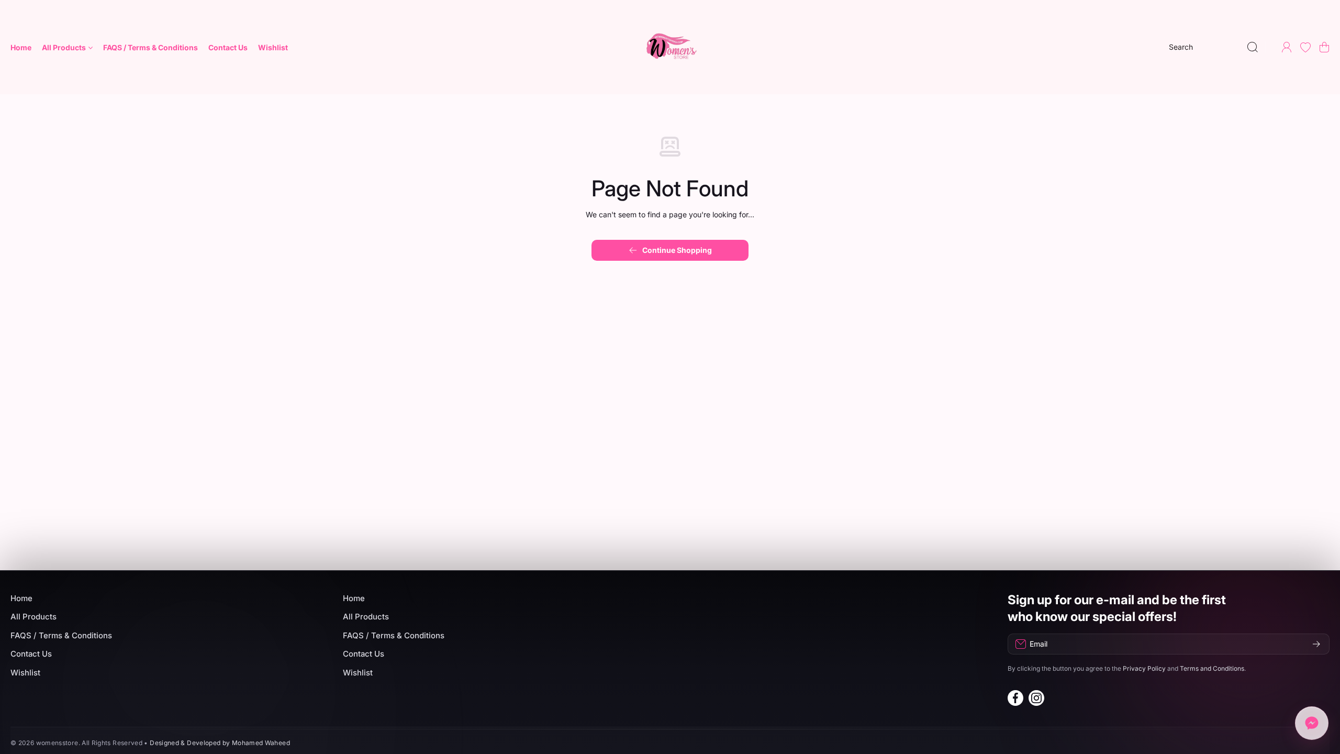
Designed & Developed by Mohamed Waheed (220, 743)
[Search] (1253, 47)
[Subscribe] (1316, 644)
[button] (1324, 47)
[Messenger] (1311, 724)
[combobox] (1213, 47)
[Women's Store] (670, 47)
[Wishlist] (1305, 47)
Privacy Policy (1144, 668)
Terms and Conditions (1212, 668)
